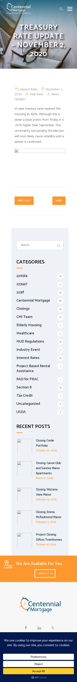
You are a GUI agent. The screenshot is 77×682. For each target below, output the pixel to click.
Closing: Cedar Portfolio (45, 443)
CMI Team (24, 317)
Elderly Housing (28, 325)
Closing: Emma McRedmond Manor (48, 515)
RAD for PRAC (27, 379)
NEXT (59, 201)
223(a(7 (21, 284)
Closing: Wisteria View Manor (46, 492)
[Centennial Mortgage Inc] (18, 8)
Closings (23, 309)
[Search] (61, 9)
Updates (20, 99)
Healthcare (25, 333)
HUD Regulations (30, 341)
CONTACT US (45, 573)
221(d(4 (22, 276)
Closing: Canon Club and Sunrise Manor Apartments (48, 468)
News (55, 94)
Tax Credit (24, 396)
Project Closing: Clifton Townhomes (49, 537)
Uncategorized (28, 404)
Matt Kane (36, 94)
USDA (21, 412)
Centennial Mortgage (33, 300)
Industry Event (28, 350)
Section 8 (24, 387)
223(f (20, 292)
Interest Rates (29, 89)
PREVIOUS (24, 201)
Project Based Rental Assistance (33, 368)
